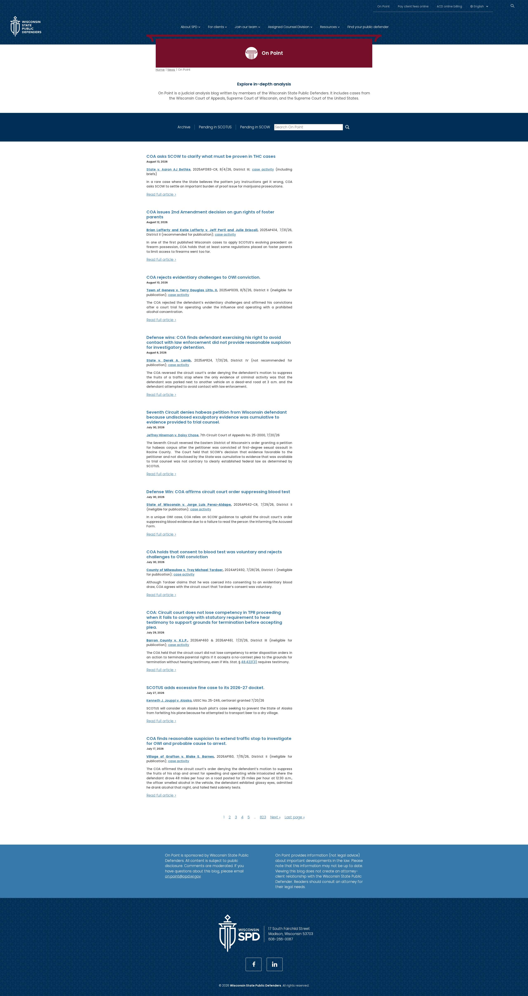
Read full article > (161, 194)
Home (160, 70)
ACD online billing (449, 6)
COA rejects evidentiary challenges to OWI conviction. (203, 277)
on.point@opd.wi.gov (183, 876)
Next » (275, 817)
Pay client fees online (413, 6)
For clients (216, 27)
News (171, 70)
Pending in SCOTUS (215, 127)
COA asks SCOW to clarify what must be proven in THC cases (211, 156)
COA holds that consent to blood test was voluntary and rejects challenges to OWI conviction (214, 554)
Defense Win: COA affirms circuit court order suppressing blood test (218, 492)
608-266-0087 (280, 939)
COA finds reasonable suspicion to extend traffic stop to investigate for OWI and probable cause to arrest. (218, 741)
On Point (383, 6)
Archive (184, 127)
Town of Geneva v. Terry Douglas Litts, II (181, 290)
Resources (328, 27)
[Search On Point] (347, 127)
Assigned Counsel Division (288, 27)
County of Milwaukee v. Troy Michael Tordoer (184, 570)
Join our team (246, 27)
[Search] (512, 6)
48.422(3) (249, 662)
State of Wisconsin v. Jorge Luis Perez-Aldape (188, 504)
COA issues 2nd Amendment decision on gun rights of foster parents (210, 214)
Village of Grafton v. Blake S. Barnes (180, 756)
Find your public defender (368, 27)
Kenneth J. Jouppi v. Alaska (169, 700)
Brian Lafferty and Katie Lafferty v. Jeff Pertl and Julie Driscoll (202, 230)
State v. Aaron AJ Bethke (168, 169)
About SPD (189, 27)
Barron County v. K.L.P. (166, 640)
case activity (263, 169)
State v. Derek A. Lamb (168, 360)
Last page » (295, 817)
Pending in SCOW (255, 127)
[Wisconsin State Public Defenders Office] (25, 37)
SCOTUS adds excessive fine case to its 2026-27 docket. (205, 688)
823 (263, 817)
